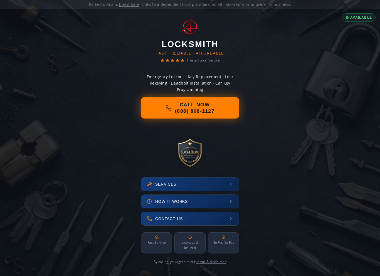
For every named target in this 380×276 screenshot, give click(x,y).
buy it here (129, 4)
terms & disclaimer (211, 261)
